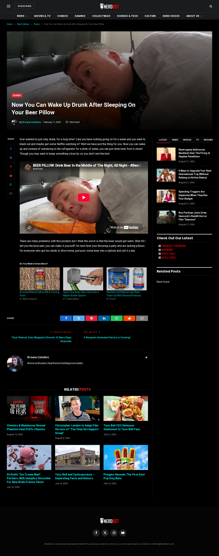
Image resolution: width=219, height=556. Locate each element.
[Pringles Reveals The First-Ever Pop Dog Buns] (126, 457)
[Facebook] (11, 149)
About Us (192, 16)
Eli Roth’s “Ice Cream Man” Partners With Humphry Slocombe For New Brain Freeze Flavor (29, 478)
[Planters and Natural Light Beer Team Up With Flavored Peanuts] (127, 278)
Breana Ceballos (31, 122)
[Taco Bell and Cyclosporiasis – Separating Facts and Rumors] (77, 457)
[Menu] (8, 6)
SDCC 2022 (169, 257)
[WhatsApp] (11, 185)
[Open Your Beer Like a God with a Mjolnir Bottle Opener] (83, 278)
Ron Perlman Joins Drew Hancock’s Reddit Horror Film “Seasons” (193, 216)
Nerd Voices (171, 16)
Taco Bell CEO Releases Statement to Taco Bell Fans (122, 427)
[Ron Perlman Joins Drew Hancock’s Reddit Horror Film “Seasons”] (166, 217)
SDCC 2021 (169, 253)
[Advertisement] (109, 68)
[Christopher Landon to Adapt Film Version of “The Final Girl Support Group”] (77, 408)
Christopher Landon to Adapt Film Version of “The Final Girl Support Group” (77, 429)
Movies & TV (42, 16)
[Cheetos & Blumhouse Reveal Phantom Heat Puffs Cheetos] (29, 408)
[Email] (11, 193)
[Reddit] (11, 176)
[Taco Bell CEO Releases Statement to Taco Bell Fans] (126, 408)
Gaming (80, 16)
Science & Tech (127, 16)
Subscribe (24, 6)
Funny (17, 95)
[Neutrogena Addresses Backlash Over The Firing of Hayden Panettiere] (166, 154)
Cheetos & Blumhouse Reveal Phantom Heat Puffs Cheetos (26, 427)
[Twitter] (11, 158)
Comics (62, 16)
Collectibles (101, 16)
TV (197, 139)
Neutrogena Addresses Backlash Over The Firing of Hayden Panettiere (194, 153)
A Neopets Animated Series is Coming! (107, 337)
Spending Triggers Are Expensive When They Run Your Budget (193, 195)
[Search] (210, 6)
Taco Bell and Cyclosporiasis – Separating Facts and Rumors (75, 476)
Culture (150, 16)
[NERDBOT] (109, 6)
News (20, 16)
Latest (163, 139)
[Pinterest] (11, 167)
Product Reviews (174, 245)
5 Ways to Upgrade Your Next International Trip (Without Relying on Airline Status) (195, 174)
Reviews (208, 139)
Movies (187, 139)
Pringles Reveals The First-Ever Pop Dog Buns (124, 476)
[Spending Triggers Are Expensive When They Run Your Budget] (166, 196)
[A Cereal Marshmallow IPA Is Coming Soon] (40, 278)
